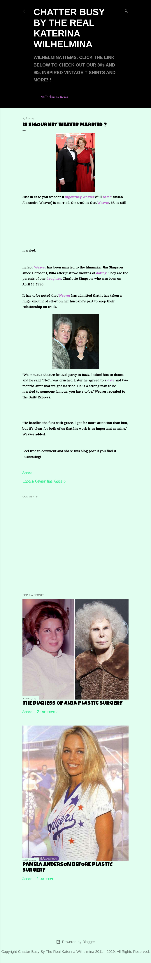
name (107, 197)
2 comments (47, 712)
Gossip (60, 481)
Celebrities (44, 481)
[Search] (126, 10)
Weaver (103, 202)
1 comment (46, 879)
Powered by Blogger (78, 942)
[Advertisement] (64, 228)
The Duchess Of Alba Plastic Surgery (72, 703)
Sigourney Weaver (80, 197)
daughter (53, 278)
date (110, 380)
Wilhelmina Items (54, 97)
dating (101, 273)
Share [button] (27, 473)
